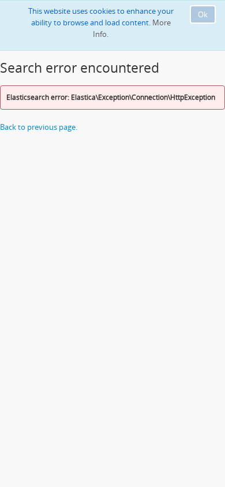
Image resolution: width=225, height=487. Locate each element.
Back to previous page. (38, 127)
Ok (203, 14)
